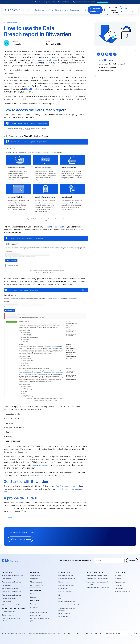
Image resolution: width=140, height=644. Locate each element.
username (47, 227)
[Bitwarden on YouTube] (82, 633)
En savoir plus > (102, 2)
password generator (41, 465)
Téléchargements (61, 10)
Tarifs (51, 10)
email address (61, 227)
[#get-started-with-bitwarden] (2, 481)
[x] (98, 54)
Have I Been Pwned (33, 89)
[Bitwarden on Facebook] (91, 633)
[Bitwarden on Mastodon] (100, 633)
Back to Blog (12, 518)
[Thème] (136, 633)
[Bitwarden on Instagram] (96, 633)
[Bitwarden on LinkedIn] (87, 633)
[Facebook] (102, 54)
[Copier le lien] (115, 54)
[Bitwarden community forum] (73, 633)
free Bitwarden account (66, 486)
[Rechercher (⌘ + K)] (85, 10)
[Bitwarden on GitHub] (78, 633)
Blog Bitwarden (10, 23)
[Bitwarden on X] (64, 633)
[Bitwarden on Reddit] (69, 633)
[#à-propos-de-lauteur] (2, 498)
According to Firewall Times (45, 60)
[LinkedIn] (106, 54)
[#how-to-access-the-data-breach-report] (2, 110)
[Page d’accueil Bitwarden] (12, 10)
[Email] (110, 54)
